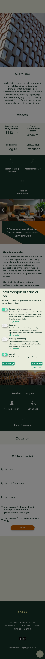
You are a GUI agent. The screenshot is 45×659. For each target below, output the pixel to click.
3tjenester (14, 321)
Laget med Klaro (36, 368)
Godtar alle (37, 363)
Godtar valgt (8, 363)
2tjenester (14, 348)
